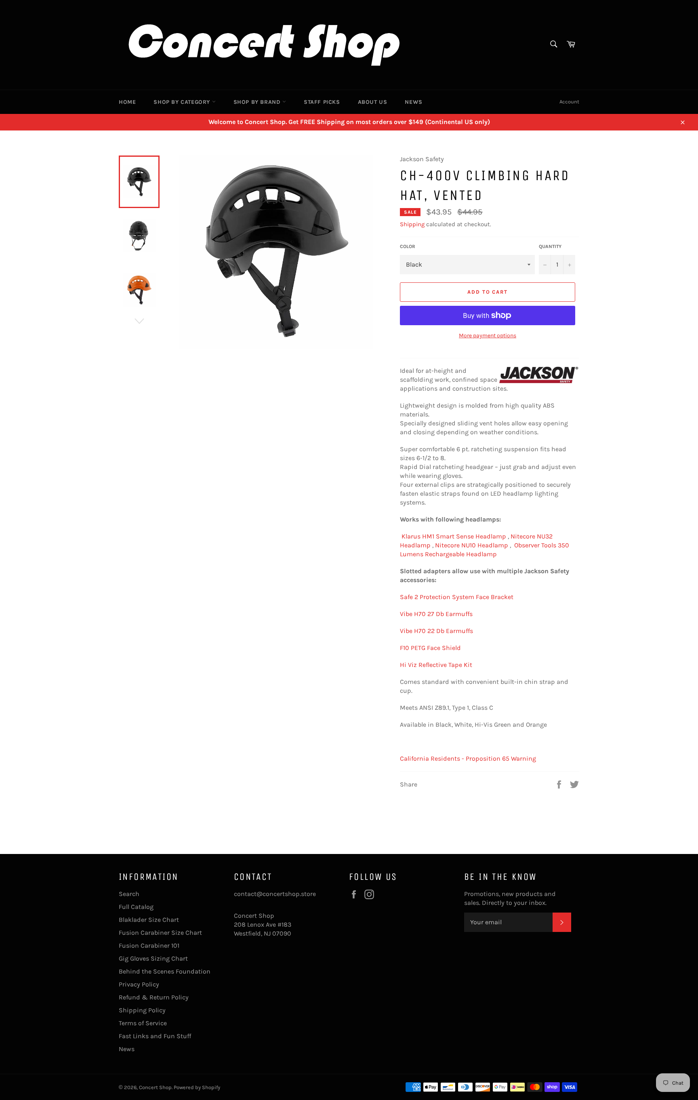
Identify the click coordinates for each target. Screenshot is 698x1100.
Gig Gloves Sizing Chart (153, 958)
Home (127, 102)
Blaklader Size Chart (149, 919)
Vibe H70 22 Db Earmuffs (436, 631)
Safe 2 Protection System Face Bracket (456, 597)
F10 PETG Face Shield (430, 648)
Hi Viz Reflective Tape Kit (436, 665)
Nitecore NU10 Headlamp (471, 545)
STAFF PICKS (322, 102)
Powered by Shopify (197, 1087)
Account (569, 102)
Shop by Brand (257, 102)
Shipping (412, 224)
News (413, 102)
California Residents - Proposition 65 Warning (468, 758)
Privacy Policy (139, 984)
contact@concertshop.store (275, 894)
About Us (372, 102)
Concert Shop (155, 1087)
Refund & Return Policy (154, 997)
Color (407, 246)
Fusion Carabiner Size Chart (160, 932)
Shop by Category (182, 102)
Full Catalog (136, 907)
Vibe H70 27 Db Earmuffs (436, 614)
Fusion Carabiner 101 (149, 945)
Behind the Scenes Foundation (164, 971)
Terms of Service (143, 1023)
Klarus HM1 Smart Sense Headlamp (454, 536)
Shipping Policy (142, 1010)
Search (129, 894)
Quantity (550, 246)
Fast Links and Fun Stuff (155, 1036)
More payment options (487, 335)
